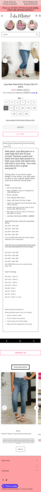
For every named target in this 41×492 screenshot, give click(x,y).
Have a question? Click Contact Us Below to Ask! (20, 120)
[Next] (36, 60)
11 (6, 108)
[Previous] (5, 60)
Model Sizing (18, 143)
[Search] (36, 34)
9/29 (27, 439)
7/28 (22, 439)
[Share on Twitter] (20, 341)
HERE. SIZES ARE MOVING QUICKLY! (23, 9)
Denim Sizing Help (28, 143)
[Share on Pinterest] (34, 341)
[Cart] (40, 16)
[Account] (36, 16)
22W (20, 114)
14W (22, 108)
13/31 (5, 442)
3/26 (13, 439)
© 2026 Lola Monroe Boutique (10, 489)
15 (17, 108)
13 (11, 108)
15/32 (10, 442)
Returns (11, 143)
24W (26, 114)
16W (28, 108)
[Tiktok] (6, 480)
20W (14, 114)
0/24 (4, 439)
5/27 (18, 439)
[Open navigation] (4, 15)
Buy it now (20, 134)
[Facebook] (3, 480)
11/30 (32, 439)
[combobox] (20, 34)
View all (20, 449)
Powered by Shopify (27, 489)
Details (5, 143)
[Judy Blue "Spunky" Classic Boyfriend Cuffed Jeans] (18, 398)
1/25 (9, 439)
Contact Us (6, 146)
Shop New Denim (20, 367)
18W (34, 108)
